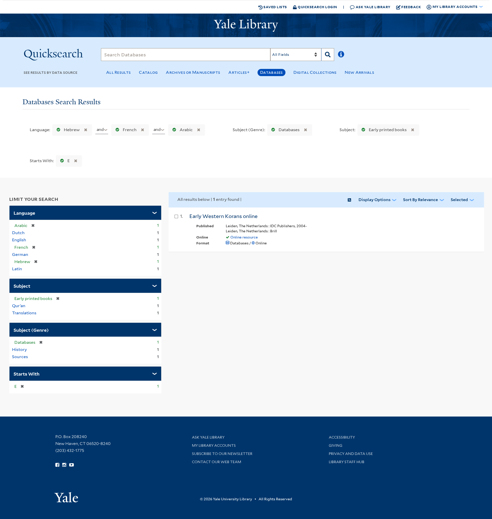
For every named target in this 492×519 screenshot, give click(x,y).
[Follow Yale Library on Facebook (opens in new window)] (57, 465)
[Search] (327, 54)
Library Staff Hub (346, 462)
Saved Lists (275, 6)
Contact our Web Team (216, 462)
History (19, 349)
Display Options (374, 199)
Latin (17, 268)
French (129, 129)
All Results (118, 72)
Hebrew (71, 129)
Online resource (244, 237)
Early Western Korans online (223, 216)
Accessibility (342, 437)
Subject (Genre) (31, 330)
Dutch (18, 232)
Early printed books (387, 129)
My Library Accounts (214, 445)
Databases (271, 72)
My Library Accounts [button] (455, 6)
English (19, 239)
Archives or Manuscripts (193, 72)
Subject (22, 286)
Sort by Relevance (420, 199)
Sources (20, 356)
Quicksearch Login (317, 6)
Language (24, 213)
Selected (459, 199)
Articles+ (239, 72)
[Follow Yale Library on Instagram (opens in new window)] (64, 465)
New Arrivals (359, 72)
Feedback (411, 6)
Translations (24, 312)
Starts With (26, 373)
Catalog (148, 72)
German (20, 254)
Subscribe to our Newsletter (222, 454)
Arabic (186, 129)
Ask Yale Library (373, 6)
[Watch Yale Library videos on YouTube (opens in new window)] (71, 465)
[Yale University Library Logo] (246, 25)
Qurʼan (18, 305)
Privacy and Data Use (351, 454)
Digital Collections (315, 72)
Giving (335, 445)
